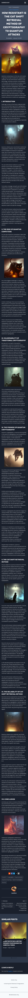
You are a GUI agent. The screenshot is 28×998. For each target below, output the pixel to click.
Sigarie (5, 947)
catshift (4, 877)
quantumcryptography (17, 879)
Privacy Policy (14, 987)
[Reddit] (9, 873)
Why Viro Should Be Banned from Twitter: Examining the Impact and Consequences (21, 906)
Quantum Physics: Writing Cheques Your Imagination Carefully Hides (12, 943)
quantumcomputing (6, 879)
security (4, 882)
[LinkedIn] (14, 873)
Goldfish (10, 38)
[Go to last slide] (4, 939)
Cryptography (14, 9)
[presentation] (14, 930)
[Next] (24, 939)
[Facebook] (12, 873)
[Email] (19, 873)
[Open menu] (25, 2)
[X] (16, 873)
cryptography (10, 877)
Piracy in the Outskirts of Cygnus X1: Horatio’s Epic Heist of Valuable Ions (7, 905)
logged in (10, 971)
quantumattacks (19, 877)
